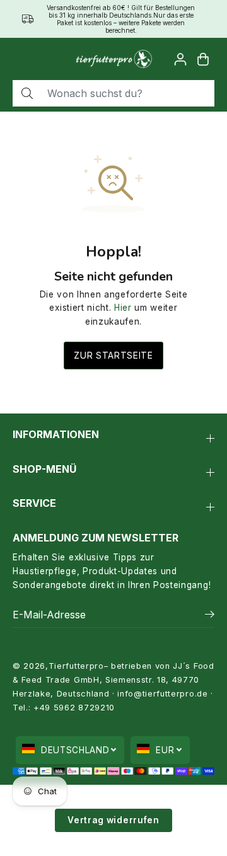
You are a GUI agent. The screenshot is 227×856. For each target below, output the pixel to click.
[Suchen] (27, 93)
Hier (123, 308)
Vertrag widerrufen (113, 820)
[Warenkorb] (203, 59)
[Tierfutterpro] (113, 59)
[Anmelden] (180, 59)
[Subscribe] (209, 615)
